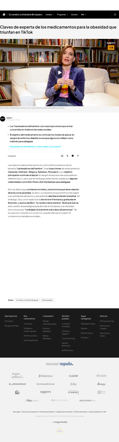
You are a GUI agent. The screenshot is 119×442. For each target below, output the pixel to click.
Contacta (28, 323)
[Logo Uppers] (45, 392)
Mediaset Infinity (88, 323)
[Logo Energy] (102, 384)
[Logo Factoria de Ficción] (45, 384)
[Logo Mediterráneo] (87, 400)
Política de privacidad (46, 412)
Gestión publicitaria (95, 412)
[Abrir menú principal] (115, 14)
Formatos (9, 321)
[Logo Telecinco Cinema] (73, 392)
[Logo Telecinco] (46, 376)
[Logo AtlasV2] (31, 400)
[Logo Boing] (73, 384)
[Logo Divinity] (101, 376)
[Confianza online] (59, 433)
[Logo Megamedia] (60, 422)
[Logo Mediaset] (59, 365)
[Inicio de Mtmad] (4, 14)
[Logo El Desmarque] (17, 384)
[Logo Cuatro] (73, 376)
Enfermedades (47, 300)
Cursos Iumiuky (68, 338)
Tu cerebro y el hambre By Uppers (25, 14)
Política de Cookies (80, 412)
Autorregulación (31, 340)
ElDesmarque (87, 333)
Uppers (9, 117)
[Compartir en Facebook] (78, 156)
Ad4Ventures (67, 350)
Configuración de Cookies (64, 412)
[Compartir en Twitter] (67, 156)
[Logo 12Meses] (101, 392)
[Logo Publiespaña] (59, 400)
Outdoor (85, 337)
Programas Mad (11, 325)
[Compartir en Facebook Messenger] (73, 156)
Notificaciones (30, 335)
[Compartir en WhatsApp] (62, 156)
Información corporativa (30, 412)
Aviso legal (16, 412)
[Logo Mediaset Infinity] (17, 376)
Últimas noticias (107, 321)
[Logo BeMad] (17, 392)
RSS (104, 412)
